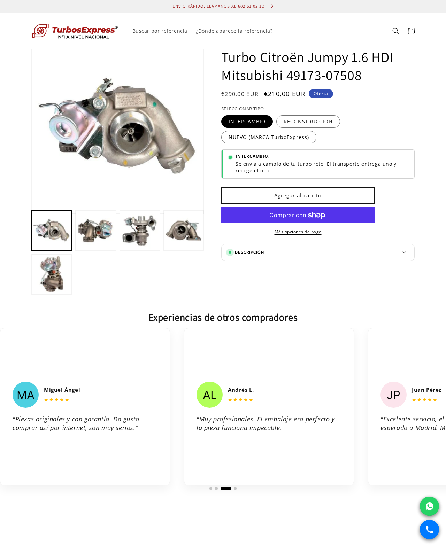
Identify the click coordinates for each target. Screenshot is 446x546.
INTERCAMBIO (247, 121)
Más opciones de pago (298, 232)
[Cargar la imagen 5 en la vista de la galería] (51, 274)
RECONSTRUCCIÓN (308, 121)
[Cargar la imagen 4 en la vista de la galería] (183, 230)
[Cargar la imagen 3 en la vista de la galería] (140, 230)
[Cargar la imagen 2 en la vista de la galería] (95, 230)
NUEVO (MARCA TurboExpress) (269, 137)
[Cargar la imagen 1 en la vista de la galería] (51, 230)
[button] (395, 31)
